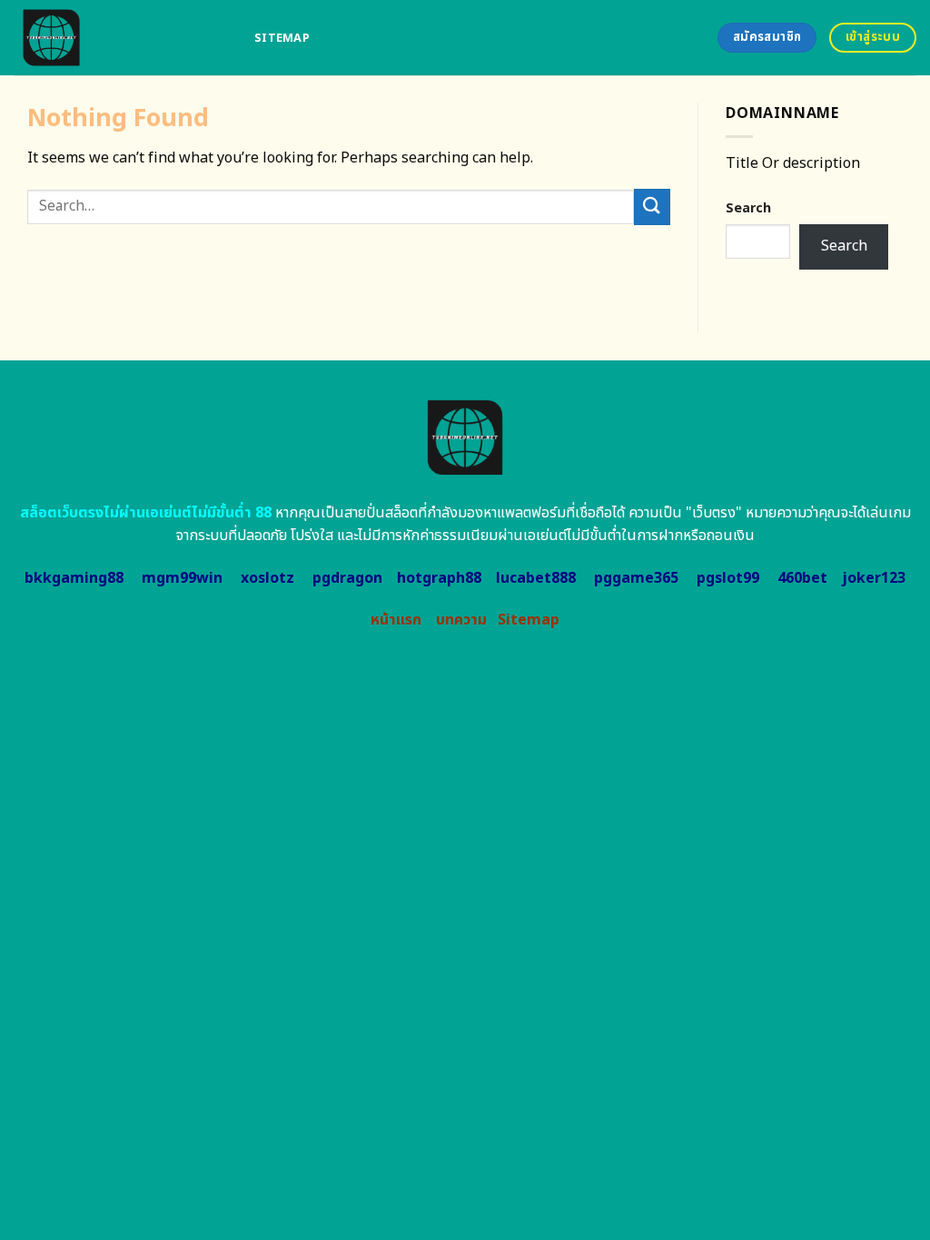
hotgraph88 (439, 578)
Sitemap (282, 38)
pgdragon (347, 578)
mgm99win (182, 578)
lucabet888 (536, 578)
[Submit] (652, 206)
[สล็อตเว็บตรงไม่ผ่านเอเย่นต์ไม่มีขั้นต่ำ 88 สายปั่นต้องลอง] (120, 37)
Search (748, 208)
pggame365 (636, 578)
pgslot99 (728, 578)
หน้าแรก (396, 620)
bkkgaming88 (74, 578)
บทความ (461, 620)
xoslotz (267, 578)
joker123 (873, 578)
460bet (802, 578)
